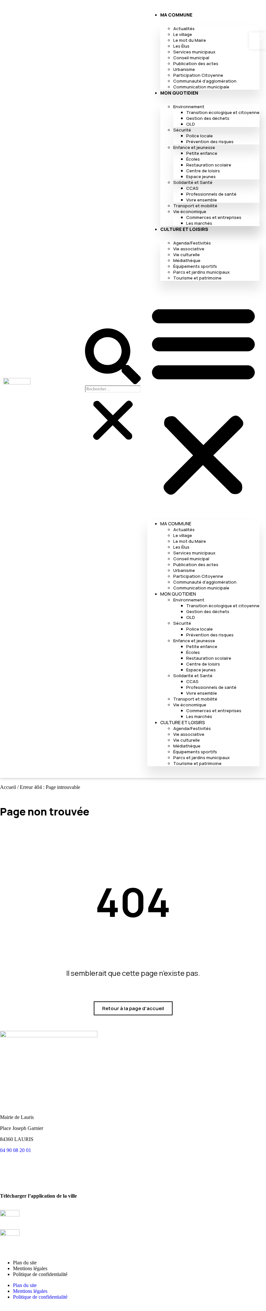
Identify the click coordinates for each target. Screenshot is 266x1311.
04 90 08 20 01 (15, 1150)
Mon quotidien (179, 93)
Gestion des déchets (207, 118)
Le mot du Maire (189, 40)
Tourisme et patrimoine (197, 278)
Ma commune (176, 15)
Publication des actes (195, 63)
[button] (203, 399)
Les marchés (199, 223)
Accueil (8, 787)
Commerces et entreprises (213, 217)
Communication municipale (201, 87)
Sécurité (182, 130)
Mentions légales (30, 1268)
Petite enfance (201, 153)
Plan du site (25, 1262)
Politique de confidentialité (40, 1274)
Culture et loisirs (184, 229)
